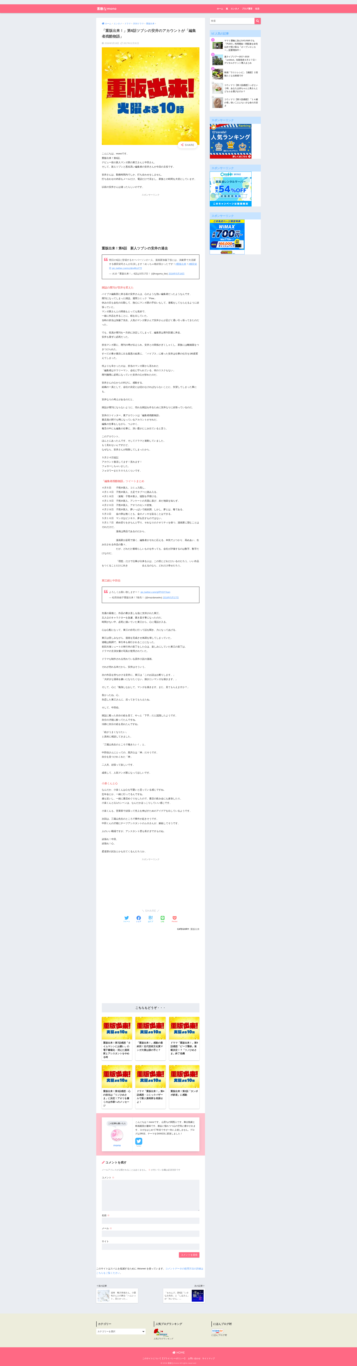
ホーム (220, 8)
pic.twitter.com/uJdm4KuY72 (127, 268)
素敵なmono (107, 9)
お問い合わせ (194, 1358)
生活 (257, 8)
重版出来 (194, 929)
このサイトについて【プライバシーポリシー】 (164, 1358)
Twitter (138, 1146)
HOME (180, 1352)
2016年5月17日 (171, 597)
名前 (106, 1215)
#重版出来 (180, 264)
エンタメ (235, 8)
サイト (105, 1241)
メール (107, 1228)
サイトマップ (208, 1358)
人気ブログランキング (163, 1339)
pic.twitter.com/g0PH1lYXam (155, 592)
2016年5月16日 (176, 273)
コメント (108, 1177)
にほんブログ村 (219, 1335)
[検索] (258, 21)
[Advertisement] (150, 217)
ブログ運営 (247, 8)
